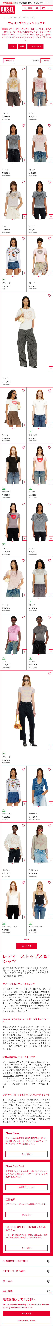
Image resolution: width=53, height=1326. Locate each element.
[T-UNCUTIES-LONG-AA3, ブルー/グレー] (13, 142)
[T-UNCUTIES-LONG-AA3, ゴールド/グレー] (13, 86)
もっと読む (26, 1154)
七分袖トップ (34, 814)
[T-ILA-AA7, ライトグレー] (40, 577)
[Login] (37, 8)
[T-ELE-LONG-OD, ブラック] (13, 464)
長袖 (22, 46)
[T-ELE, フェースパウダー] (40, 255)
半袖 (13, 46)
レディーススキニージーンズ (30, 1081)
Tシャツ (5, 113)
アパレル (15, 17)
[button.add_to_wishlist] (23, 69)
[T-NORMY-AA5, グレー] (40, 521)
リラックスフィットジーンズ (20, 1003)
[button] (26, 2)
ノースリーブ (35, 46)
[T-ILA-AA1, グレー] (40, 199)
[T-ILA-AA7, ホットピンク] (13, 634)
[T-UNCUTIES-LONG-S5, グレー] (13, 521)
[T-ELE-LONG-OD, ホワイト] (40, 407)
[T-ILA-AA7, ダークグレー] (40, 634)
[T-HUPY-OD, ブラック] (40, 899)
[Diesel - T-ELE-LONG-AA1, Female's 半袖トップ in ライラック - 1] (26, 710)
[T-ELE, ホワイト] (13, 407)
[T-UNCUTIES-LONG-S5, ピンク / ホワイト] (40, 464)
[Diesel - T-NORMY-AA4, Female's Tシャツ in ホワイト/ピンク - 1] (26, 332)
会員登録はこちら (26, 1187)
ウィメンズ (7, 17)
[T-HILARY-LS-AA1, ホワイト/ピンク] (13, 842)
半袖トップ (6, 283)
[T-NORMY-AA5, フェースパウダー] (13, 577)
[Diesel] (7, 9)
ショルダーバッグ (23, 1116)
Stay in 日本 (27, 1313)
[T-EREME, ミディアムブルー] (40, 786)
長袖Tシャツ (7, 814)
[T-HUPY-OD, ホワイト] (13, 899)
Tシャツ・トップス (28, 17)
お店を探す (26, 1215)
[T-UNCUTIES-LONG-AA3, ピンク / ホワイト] (40, 86)
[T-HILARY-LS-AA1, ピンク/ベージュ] (40, 842)
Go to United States (26, 1320)
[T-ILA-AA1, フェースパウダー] (40, 142)
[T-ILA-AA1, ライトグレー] (13, 199)
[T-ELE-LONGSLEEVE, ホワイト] (13, 786)
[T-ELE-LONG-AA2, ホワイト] (13, 255)
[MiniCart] (43, 8)
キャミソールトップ (9, 927)
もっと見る (26, 946)
